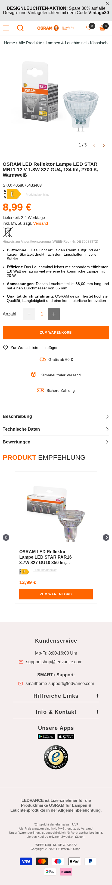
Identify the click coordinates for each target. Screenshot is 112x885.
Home (9, 43)
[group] (56, 537)
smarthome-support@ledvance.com (60, 683)
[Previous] (94, 145)
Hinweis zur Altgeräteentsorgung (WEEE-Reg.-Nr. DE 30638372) (50, 241)
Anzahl (9, 314)
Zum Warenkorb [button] (56, 594)
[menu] (6, 28)
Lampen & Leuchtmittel (66, 43)
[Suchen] (20, 28)
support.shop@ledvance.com (54, 662)
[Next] (104, 145)
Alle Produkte (30, 43)
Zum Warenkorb (56, 332)
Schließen (107, 3)
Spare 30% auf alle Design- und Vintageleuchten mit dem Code (56, 10)
